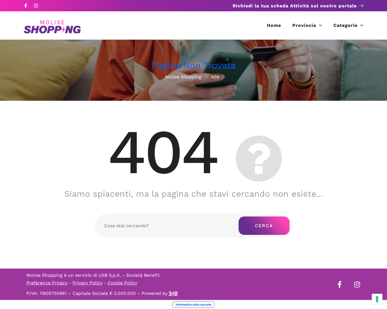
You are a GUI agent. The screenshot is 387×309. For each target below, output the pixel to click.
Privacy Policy (88, 283)
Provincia (304, 25)
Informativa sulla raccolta (193, 304)
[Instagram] (36, 5)
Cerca (264, 225)
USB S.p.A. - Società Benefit (129, 275)
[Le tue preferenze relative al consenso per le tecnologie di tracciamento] (377, 299)
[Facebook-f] (26, 5)
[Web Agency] (173, 293)
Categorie (345, 25)
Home (274, 25)
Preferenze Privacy (46, 283)
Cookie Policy (122, 283)
